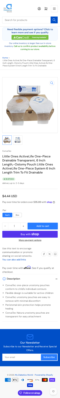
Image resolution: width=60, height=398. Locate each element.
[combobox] (30, 20)
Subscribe (49, 357)
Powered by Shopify (44, 375)
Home (5, 57)
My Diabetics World (24, 375)
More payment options (30, 240)
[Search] (54, 20)
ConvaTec (6, 151)
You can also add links (14, 259)
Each (7, 215)
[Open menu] (54, 8)
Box (17, 215)
